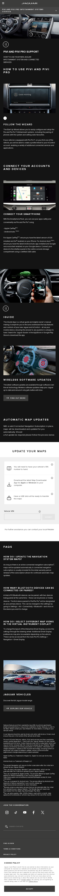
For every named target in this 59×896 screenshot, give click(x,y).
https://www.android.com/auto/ (13, 785)
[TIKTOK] (15, 812)
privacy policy (26, 879)
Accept (29, 889)
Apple (23, 483)
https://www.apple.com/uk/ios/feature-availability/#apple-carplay (24, 777)
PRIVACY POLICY (9, 854)
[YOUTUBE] (24, 812)
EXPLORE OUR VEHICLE (21, 709)
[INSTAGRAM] (6, 812)
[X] (42, 812)
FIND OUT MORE (18, 398)
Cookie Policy (33, 881)
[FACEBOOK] (33, 812)
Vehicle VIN (9, 511)
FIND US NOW (8, 843)
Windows (32, 483)
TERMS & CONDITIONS (11, 849)
